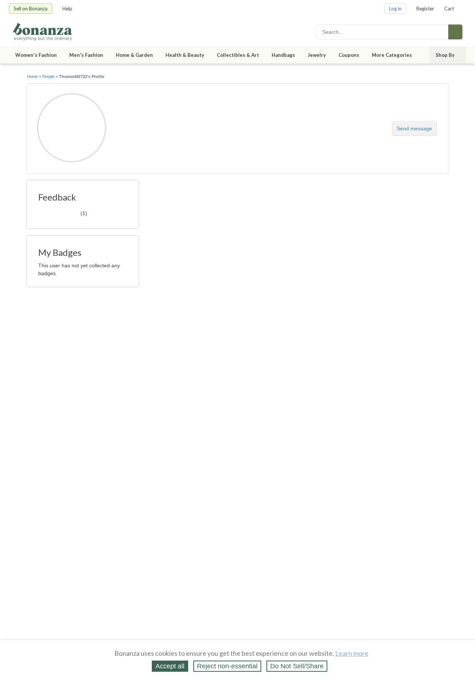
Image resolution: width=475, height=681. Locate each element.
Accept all (169, 666)
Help (67, 9)
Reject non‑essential (227, 666)
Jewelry (317, 55)
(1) (62, 212)
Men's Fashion (86, 55)
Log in (395, 9)
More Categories (392, 55)
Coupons (348, 55)
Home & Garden (134, 55)
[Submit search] (455, 32)
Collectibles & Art (238, 55)
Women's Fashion (36, 55)
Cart (449, 9)
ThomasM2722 (145, 125)
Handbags (283, 55)
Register (425, 9)
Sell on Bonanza (31, 9)
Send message (414, 128)
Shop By (445, 55)
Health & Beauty (185, 55)
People (48, 76)
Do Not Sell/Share (297, 666)
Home (32, 76)
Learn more (351, 653)
